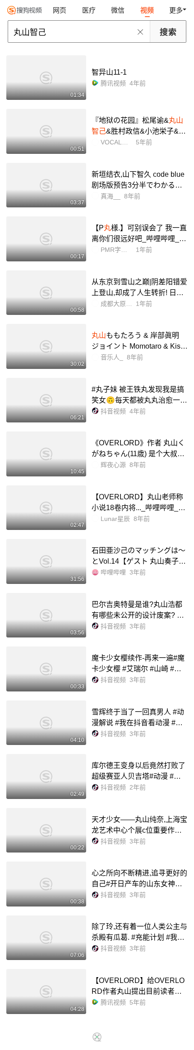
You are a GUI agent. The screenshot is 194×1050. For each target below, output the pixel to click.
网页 (59, 10)
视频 (147, 10)
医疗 (89, 10)
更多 (176, 10)
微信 (118, 10)
